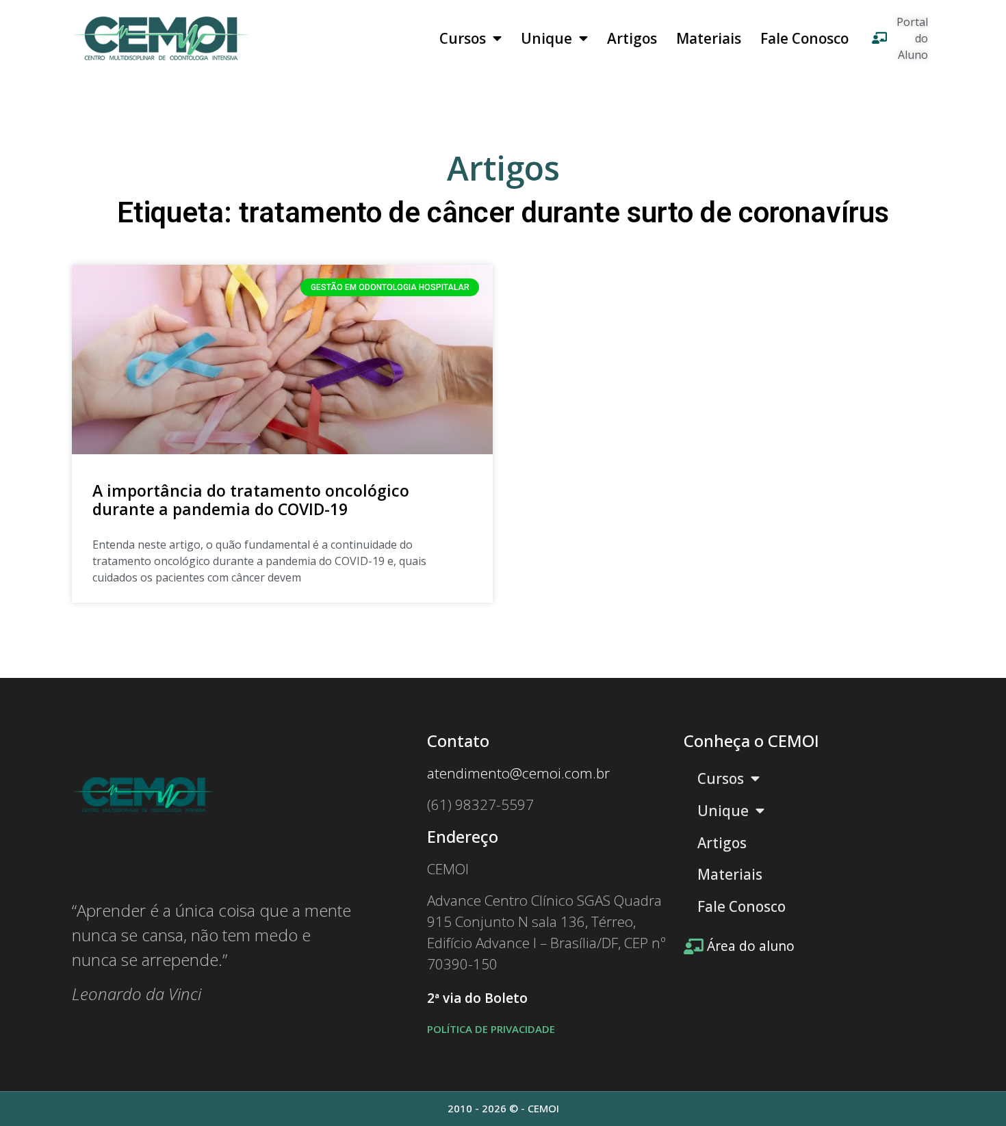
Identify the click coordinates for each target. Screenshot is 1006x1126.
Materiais (708, 38)
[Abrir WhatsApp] (971, 1091)
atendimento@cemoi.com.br (518, 773)
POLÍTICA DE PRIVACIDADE (491, 1029)
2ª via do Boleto (477, 998)
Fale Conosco (804, 38)
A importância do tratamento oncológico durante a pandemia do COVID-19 (250, 500)
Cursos (462, 38)
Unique (546, 38)
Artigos (632, 38)
